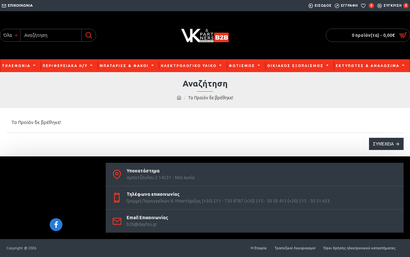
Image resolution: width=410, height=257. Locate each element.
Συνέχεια (383, 143)
